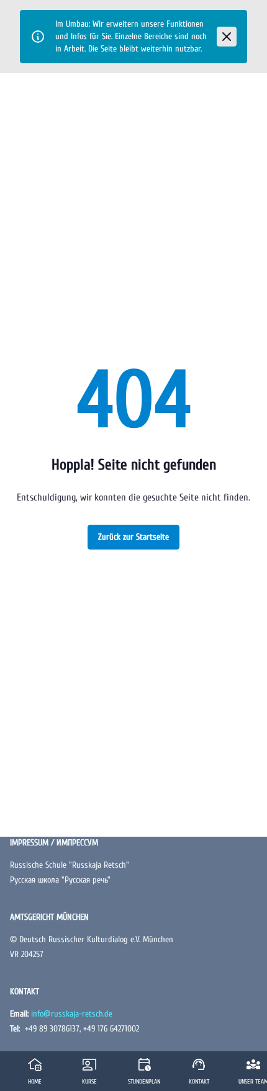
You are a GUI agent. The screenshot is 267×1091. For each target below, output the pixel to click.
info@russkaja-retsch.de (71, 1014)
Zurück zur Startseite (133, 537)
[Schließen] (227, 37)
